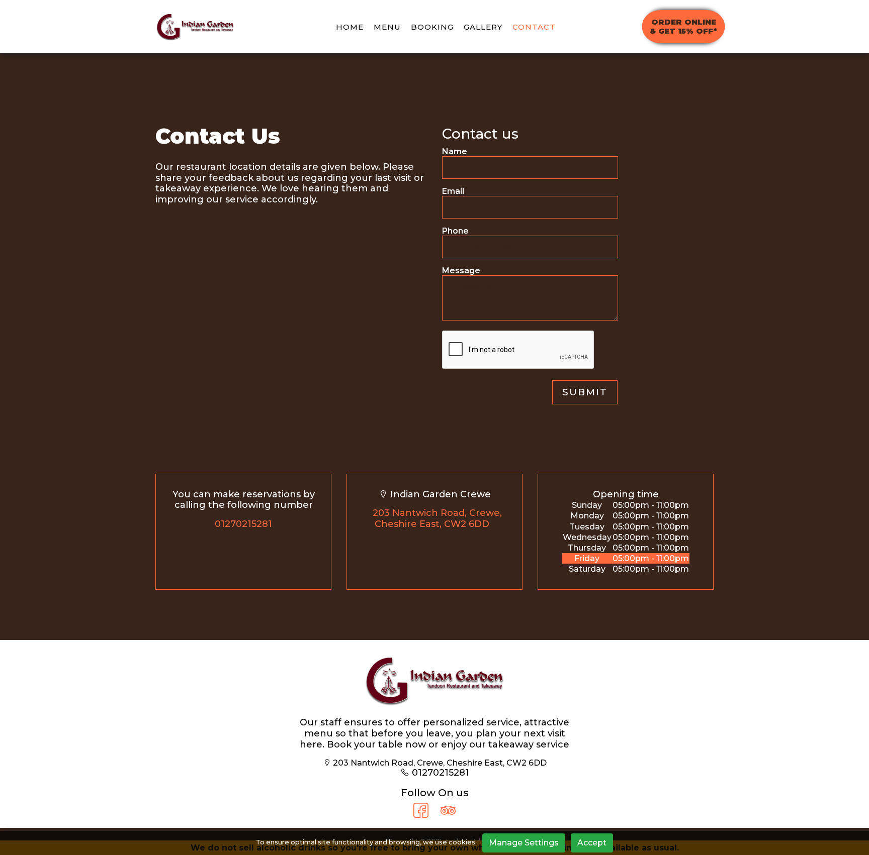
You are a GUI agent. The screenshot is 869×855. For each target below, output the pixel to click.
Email (453, 191)
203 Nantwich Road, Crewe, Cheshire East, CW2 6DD (437, 518)
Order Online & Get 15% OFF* (683, 26)
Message (461, 270)
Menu (387, 27)
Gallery (483, 27)
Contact (534, 27)
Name (454, 151)
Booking (432, 27)
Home (350, 27)
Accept (591, 842)
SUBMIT (584, 392)
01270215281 (243, 523)
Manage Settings (524, 842)
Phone (455, 231)
